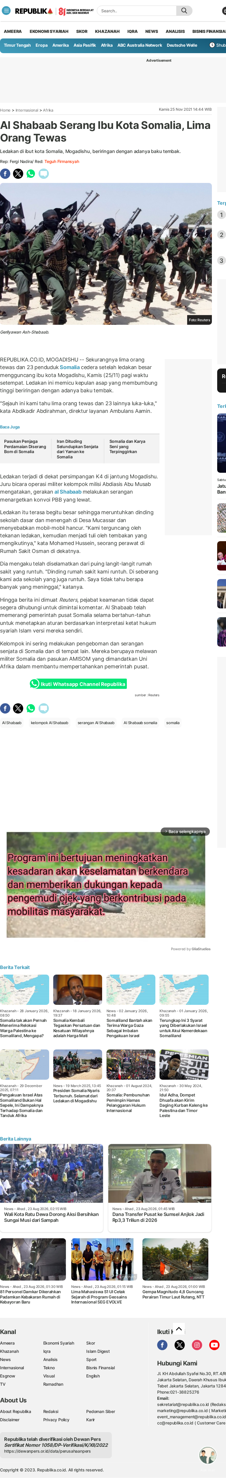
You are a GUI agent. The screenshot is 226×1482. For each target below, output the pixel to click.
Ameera (7, 1342)
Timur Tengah (17, 45)
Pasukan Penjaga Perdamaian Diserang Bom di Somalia (25, 446)
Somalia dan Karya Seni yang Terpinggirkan (127, 446)
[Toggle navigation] (6, 10)
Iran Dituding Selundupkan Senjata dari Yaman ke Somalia (77, 449)
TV (3, 1384)
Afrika (107, 45)
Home (5, 110)
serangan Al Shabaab (96, 722)
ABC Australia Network (139, 45)
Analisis (50, 1359)
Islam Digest (97, 1351)
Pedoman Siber (100, 1411)
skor (81, 31)
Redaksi (51, 1411)
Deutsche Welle (182, 45)
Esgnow (7, 1375)
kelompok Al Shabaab (49, 722)
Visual (49, 1375)
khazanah (107, 31)
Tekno (49, 1367)
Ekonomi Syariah (49, 31)
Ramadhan (53, 1384)
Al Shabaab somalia (140, 722)
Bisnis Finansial (100, 1367)
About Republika (15, 1411)
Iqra (47, 1351)
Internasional (27, 110)
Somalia (70, 367)
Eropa (41, 45)
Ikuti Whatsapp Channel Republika (83, 684)
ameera (13, 31)
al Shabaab (67, 492)
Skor (90, 1342)
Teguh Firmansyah (61, 161)
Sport (91, 1359)
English (93, 1375)
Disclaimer (9, 1419)
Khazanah (9, 1351)
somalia (173, 722)
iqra (132, 31)
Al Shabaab (11, 722)
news (151, 31)
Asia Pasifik (85, 45)
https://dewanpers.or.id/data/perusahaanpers (47, 1451)
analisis (175, 31)
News (5, 1359)
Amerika (60, 45)
